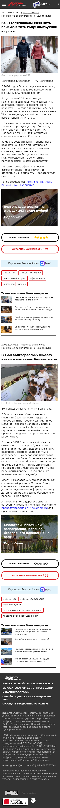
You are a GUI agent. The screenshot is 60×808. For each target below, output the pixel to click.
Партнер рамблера (29, 793)
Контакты (9, 683)
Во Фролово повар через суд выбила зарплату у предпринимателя (32, 328)
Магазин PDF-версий (16, 692)
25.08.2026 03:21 (9, 344)
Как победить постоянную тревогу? (32, 639)
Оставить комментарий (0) (30, 249)
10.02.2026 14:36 (9, 12)
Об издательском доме (18, 687)
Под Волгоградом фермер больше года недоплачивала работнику (34, 318)
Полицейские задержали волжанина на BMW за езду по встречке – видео (34, 650)
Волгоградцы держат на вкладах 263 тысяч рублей (26, 208)
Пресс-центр (44, 687)
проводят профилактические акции (24, 507)
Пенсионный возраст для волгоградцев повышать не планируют (34, 298)
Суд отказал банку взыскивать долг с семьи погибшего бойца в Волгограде (33, 308)
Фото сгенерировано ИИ (15, 75)
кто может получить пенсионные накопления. (26, 183)
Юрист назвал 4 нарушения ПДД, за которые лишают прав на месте (32, 660)
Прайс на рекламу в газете (35, 683)
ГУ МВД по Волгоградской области (21, 403)
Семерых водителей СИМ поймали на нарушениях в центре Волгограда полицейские (33, 631)
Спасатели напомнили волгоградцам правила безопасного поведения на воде (26, 531)
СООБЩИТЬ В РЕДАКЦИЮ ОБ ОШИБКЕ (25, 703)
